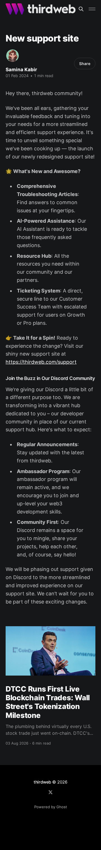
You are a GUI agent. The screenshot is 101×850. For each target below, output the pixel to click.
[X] (50, 792)
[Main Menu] (92, 9)
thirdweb (42, 782)
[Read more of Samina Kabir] (12, 56)
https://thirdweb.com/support (41, 362)
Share (84, 63)
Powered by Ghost (50, 807)
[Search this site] (81, 8)
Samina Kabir (21, 69)
